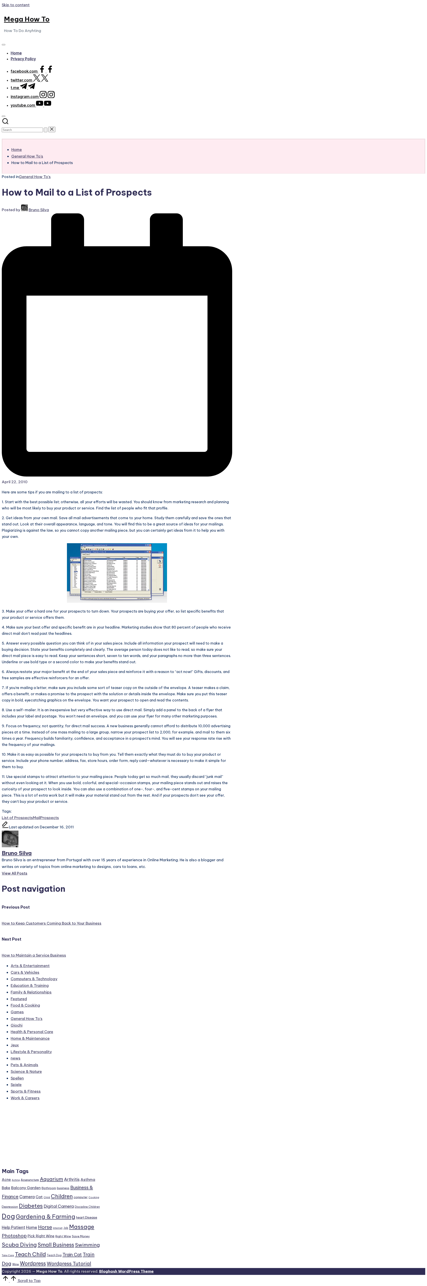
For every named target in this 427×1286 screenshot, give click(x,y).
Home (31, 1227)
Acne (6, 1179)
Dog (8, 1216)
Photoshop (14, 1236)
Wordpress (33, 1263)
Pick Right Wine (41, 1236)
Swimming (87, 1245)
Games (17, 1012)
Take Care (8, 1255)
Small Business (56, 1245)
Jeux (15, 1045)
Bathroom (49, 1188)
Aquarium (51, 1179)
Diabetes (31, 1205)
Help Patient (13, 1227)
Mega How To (27, 19)
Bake (6, 1188)
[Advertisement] (51, 1136)
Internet (57, 1228)
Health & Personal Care (32, 1031)
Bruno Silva (17, 853)
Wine (15, 1264)
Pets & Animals (24, 1064)
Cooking (94, 1197)
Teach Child (30, 1254)
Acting (16, 1180)
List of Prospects (17, 817)
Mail (36, 817)
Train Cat (72, 1254)
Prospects (49, 817)
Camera (27, 1196)
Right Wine (63, 1236)
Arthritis (72, 1179)
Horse (45, 1227)
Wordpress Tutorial (69, 1263)
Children (62, 1196)
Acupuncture (30, 1180)
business (63, 1188)
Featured (19, 998)
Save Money (81, 1236)
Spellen (17, 1078)
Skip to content (16, 4)
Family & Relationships (31, 992)
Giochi (16, 1025)
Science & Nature (26, 1071)
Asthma (88, 1179)
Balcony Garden (26, 1187)
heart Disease (86, 1217)
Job (65, 1228)
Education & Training (30, 985)
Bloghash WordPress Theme (126, 1271)
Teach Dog (54, 1255)
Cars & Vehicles (25, 972)
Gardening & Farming (45, 1216)
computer (81, 1197)
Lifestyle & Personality (31, 1051)
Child (47, 1197)
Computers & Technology (34, 978)
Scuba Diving (19, 1244)
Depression (10, 1207)
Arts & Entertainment (30, 965)
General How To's (35, 176)
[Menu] (3, 44)
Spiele (16, 1084)
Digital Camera (59, 1206)
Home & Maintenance (30, 1038)
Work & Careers (25, 1098)
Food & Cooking (25, 1005)
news (15, 1058)
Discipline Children (87, 1206)
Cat (39, 1196)
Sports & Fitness (26, 1091)
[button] (45, 130)
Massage (81, 1226)
